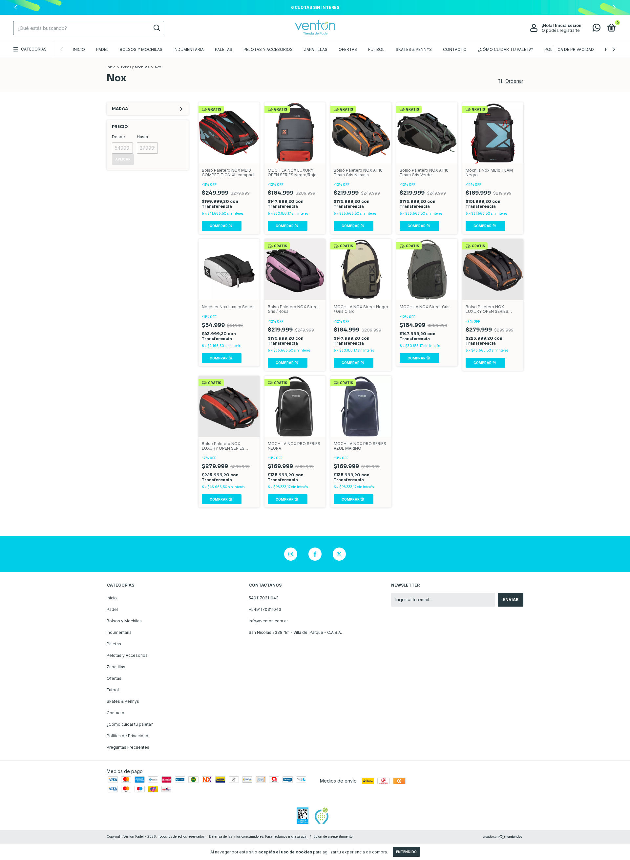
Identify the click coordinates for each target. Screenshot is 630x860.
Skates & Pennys (414, 49)
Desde (118, 136)
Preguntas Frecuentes (128, 747)
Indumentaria (189, 49)
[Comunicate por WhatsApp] (596, 29)
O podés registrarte (561, 30)
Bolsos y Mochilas (141, 49)
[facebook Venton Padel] (315, 554)
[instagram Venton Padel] (290, 554)
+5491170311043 (265, 609)
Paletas (223, 49)
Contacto (455, 49)
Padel (102, 49)
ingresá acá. (297, 836)
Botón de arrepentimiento (332, 836)
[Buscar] (156, 28)
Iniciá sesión (568, 25)
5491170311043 (264, 597)
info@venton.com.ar (268, 620)
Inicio (79, 49)
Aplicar (123, 159)
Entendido (406, 852)
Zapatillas (315, 49)
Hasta (142, 136)
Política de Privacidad (569, 49)
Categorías (34, 49)
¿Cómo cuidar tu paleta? (505, 49)
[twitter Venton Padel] (339, 554)
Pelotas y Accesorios (268, 49)
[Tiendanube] (502, 837)
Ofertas (348, 49)
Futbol (376, 49)
